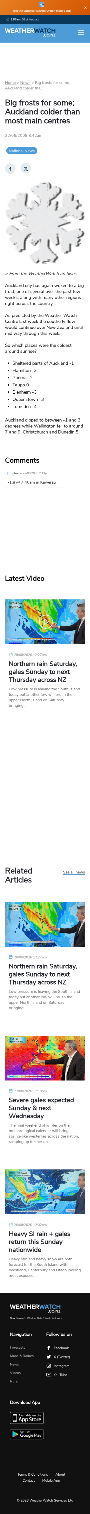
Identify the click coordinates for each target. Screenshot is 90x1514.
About (60, 1474)
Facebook (61, 1348)
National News (22, 151)
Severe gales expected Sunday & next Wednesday (41, 1108)
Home (10, 82)
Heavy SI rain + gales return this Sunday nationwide (39, 1242)
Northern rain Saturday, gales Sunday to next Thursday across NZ (43, 672)
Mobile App (51, 1480)
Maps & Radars (22, 1356)
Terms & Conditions (33, 1474)
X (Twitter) (62, 1357)
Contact (28, 1480)
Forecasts (17, 1347)
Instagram (62, 1366)
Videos (15, 1372)
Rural (14, 1381)
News (25, 82)
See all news (74, 872)
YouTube (60, 1374)
